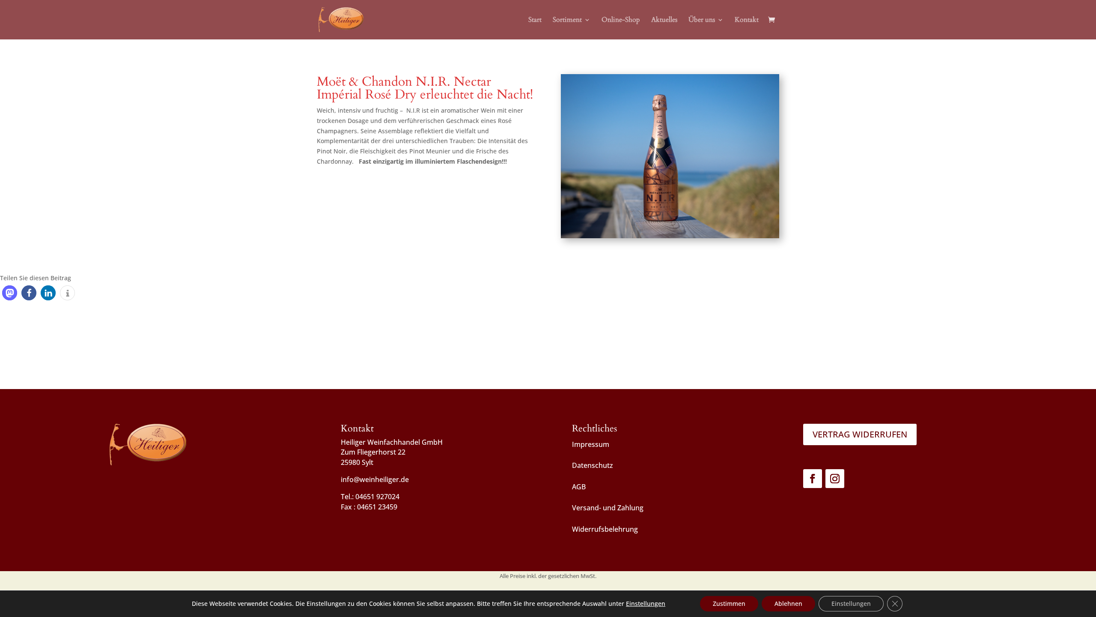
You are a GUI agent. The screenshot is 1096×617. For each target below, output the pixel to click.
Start (535, 20)
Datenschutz (592, 465)
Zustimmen (729, 603)
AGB (579, 486)
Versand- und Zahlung (607, 507)
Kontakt (747, 20)
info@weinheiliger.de (375, 479)
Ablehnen (788, 603)
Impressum (590, 444)
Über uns (701, 20)
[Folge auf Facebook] (812, 478)
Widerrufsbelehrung (605, 529)
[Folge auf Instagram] (834, 478)
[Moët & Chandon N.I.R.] (670, 238)
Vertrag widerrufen (860, 434)
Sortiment (567, 20)
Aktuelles (664, 20)
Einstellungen (645, 604)
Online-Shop (621, 20)
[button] (9, 292)
